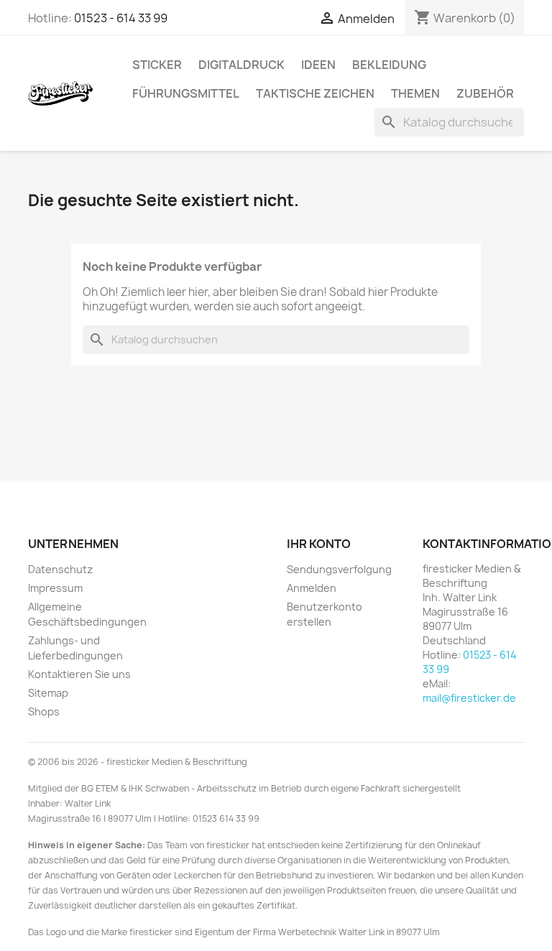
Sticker (157, 65)
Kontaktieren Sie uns (79, 674)
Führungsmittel (185, 93)
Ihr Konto (319, 544)
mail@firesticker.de (469, 698)
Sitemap (48, 693)
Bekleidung (389, 65)
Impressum (55, 588)
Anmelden (311, 588)
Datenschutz (60, 569)
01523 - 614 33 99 (120, 18)
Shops (44, 711)
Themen (415, 93)
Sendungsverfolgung (339, 569)
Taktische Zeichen (315, 93)
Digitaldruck (241, 65)
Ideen (318, 65)
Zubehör (485, 93)
